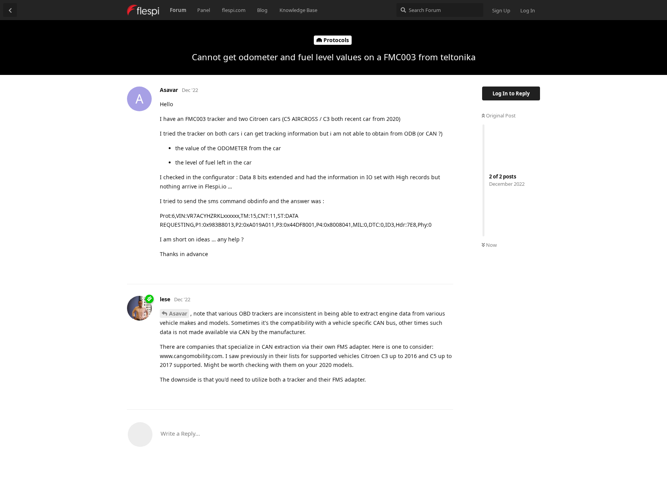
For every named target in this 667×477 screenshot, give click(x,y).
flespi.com (233, 10)
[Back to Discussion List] (10, 10)
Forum (178, 10)
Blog (262, 10)
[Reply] (444, 269)
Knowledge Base (298, 10)
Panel (203, 10)
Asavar (178, 313)
